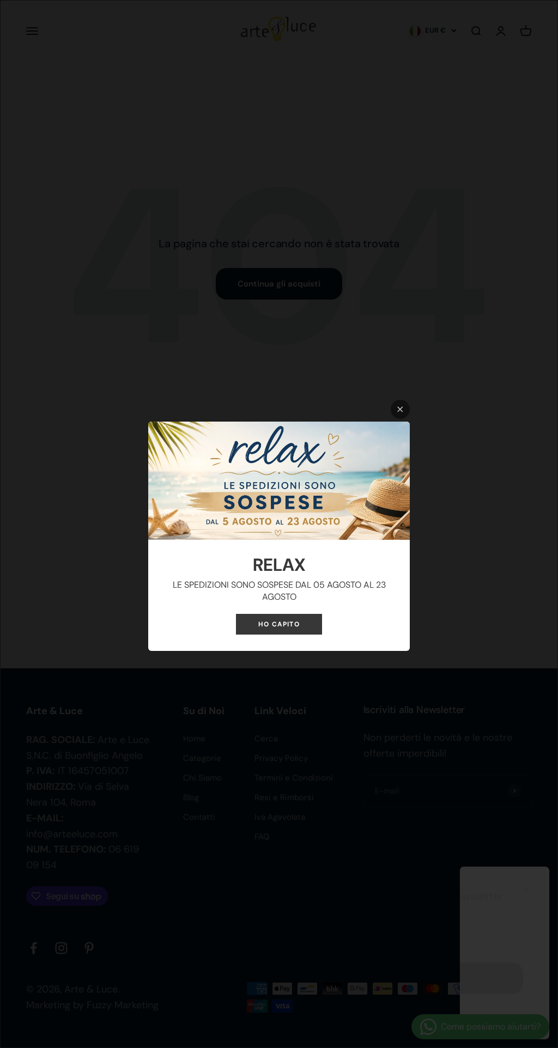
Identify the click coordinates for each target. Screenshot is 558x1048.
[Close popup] (400, 409)
